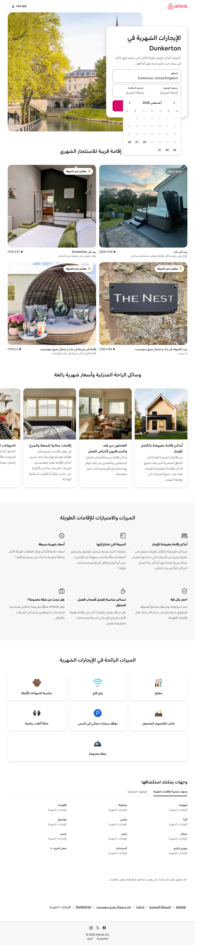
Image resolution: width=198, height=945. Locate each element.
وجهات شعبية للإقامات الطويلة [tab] (170, 791)
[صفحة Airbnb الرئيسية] (177, 6)
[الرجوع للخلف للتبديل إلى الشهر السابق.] (174, 103)
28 (129, 142)
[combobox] (147, 78)
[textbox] (164, 93)
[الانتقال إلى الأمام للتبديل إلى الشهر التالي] (130, 103)
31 (159, 150)
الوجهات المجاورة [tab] (137, 791)
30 (167, 150)
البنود (90, 938)
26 (144, 142)
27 (136, 142)
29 (174, 150)
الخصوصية (102, 938)
